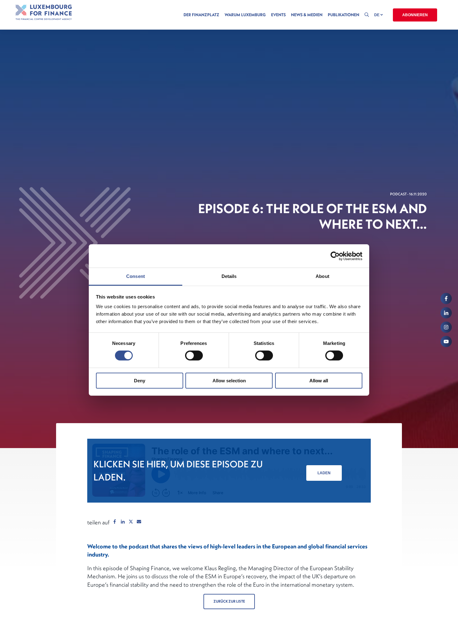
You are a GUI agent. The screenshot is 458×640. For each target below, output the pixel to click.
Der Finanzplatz (201, 14)
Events (278, 14)
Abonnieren (415, 15)
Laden (324, 473)
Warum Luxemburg (245, 14)
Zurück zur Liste (229, 601)
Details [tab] (229, 276)
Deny (139, 380)
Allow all (318, 380)
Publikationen (343, 14)
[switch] (194, 356)
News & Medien (306, 14)
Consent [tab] (135, 276)
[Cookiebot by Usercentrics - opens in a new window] (335, 255)
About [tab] (322, 276)
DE (377, 15)
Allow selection (229, 380)
